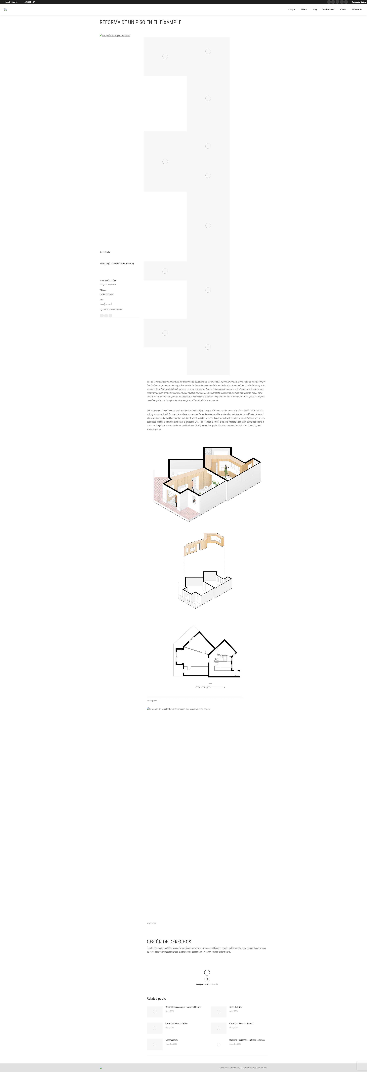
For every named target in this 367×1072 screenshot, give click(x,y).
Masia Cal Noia (235, 1007)
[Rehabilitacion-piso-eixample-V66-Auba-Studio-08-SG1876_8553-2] (208, 225)
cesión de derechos (201, 951)
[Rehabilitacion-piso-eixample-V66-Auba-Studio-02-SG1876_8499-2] (165, 56)
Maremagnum (171, 1040)
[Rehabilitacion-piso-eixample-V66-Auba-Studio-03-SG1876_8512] (208, 51)
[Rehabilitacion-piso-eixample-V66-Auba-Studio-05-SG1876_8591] (208, 98)
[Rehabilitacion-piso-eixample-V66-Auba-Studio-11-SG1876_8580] (208, 347)
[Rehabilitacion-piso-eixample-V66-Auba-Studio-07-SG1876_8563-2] (208, 175)
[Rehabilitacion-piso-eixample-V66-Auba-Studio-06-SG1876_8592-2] (208, 146)
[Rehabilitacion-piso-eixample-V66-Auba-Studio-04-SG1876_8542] (165, 333)
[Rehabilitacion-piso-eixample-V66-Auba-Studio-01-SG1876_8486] (165, 161)
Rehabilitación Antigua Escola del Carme (183, 1007)
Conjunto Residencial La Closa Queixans (247, 1040)
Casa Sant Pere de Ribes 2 (241, 1023)
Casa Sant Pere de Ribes (176, 1023)
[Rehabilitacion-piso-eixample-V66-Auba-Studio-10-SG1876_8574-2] (208, 290)
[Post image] (155, 1011)
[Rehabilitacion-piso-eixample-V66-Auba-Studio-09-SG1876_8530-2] (165, 271)
